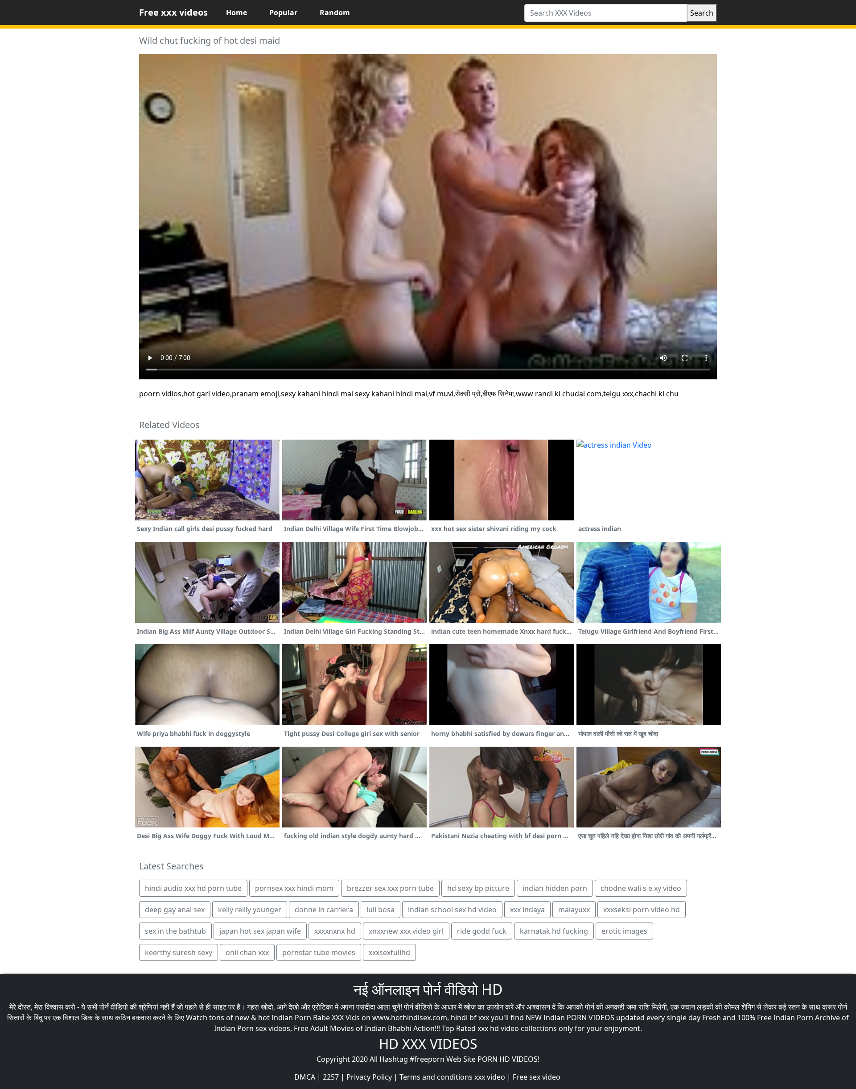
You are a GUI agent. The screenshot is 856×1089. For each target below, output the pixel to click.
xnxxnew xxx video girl (406, 931)
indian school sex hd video (452, 909)
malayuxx (574, 909)
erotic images (624, 931)
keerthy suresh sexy (178, 952)
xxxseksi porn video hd (641, 909)
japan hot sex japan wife (260, 931)
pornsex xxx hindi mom (294, 888)
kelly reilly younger (249, 909)
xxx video (489, 1077)
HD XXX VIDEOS (428, 1044)
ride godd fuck (481, 931)
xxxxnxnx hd (334, 931)
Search (701, 13)
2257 (331, 1077)
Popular (283, 12)
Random (335, 12)
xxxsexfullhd (389, 952)
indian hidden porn (555, 888)
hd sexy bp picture (478, 888)
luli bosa (380, 909)
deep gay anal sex (175, 909)
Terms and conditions (436, 1077)
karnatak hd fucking (554, 931)
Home (236, 12)
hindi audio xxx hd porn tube (193, 888)
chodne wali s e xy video (641, 888)
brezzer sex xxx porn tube (390, 888)
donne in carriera (324, 909)
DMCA (304, 1077)
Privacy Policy (369, 1077)
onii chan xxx (247, 952)
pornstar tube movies (318, 952)
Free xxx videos (173, 12)
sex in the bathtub (175, 931)
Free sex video (536, 1077)
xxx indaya (527, 909)
